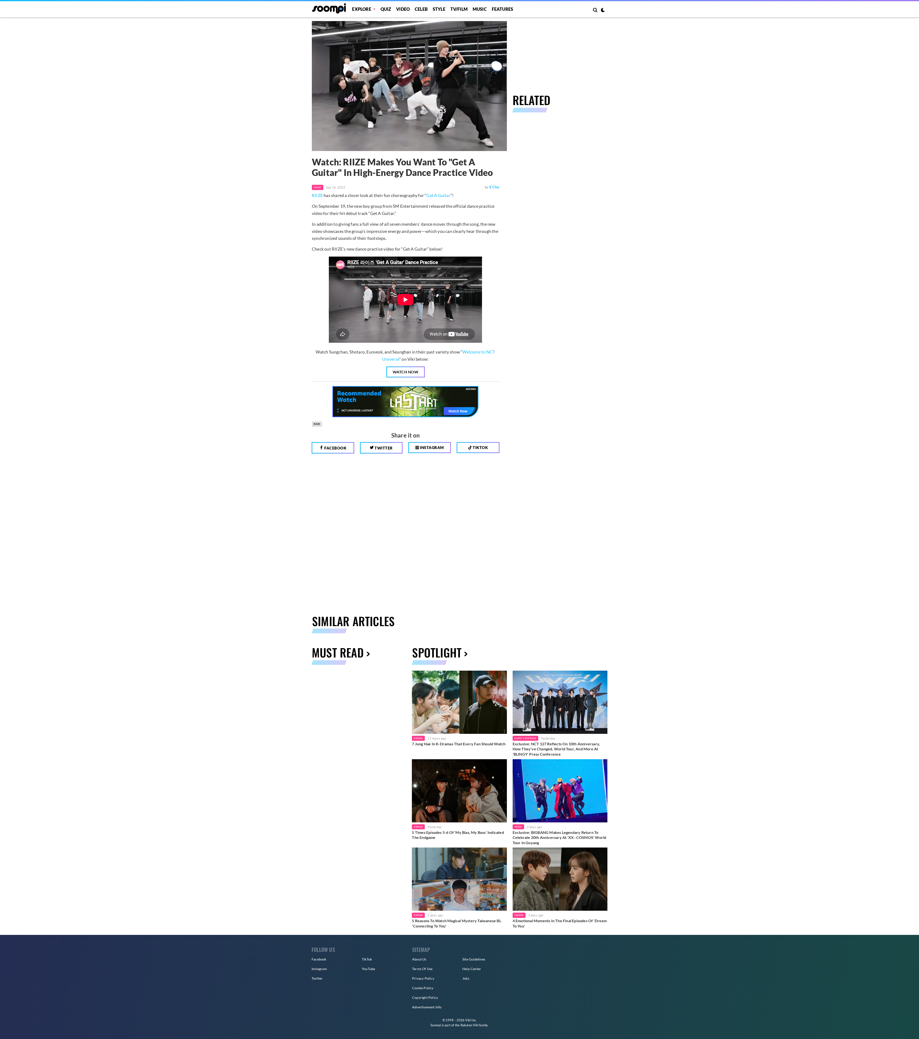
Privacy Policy (423, 978)
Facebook (335, 448)
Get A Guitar (438, 195)
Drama (418, 738)
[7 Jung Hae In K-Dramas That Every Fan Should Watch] (459, 702)
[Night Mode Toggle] (603, 10)
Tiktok (480, 447)
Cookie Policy (422, 988)
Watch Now (406, 372)
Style (439, 9)
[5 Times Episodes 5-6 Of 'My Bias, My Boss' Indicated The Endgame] (459, 790)
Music (480, 9)
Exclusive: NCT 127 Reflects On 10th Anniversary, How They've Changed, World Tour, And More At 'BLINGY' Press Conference (556, 748)
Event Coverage (526, 738)
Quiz (386, 9)
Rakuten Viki (469, 1025)
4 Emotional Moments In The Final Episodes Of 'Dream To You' (560, 923)
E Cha (494, 187)
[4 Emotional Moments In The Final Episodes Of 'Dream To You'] (560, 879)
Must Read (338, 652)
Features (502, 9)
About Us (419, 959)
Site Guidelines (473, 959)
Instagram (431, 447)
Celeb (421, 9)
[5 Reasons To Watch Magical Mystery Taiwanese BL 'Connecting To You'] (459, 879)
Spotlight (436, 652)
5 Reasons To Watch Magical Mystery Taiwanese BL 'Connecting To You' (456, 923)
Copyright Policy (425, 997)
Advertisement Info (427, 1007)
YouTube (368, 969)
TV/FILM (459, 9)
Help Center (471, 969)
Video (403, 9)
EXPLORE (361, 9)
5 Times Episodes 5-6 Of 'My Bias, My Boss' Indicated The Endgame (458, 835)
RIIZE (317, 195)
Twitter (383, 448)
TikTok (367, 959)
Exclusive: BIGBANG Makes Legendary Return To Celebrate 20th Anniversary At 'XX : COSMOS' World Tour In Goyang (559, 837)
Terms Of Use (422, 969)
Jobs (465, 978)
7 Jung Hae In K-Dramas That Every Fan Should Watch (458, 743)
